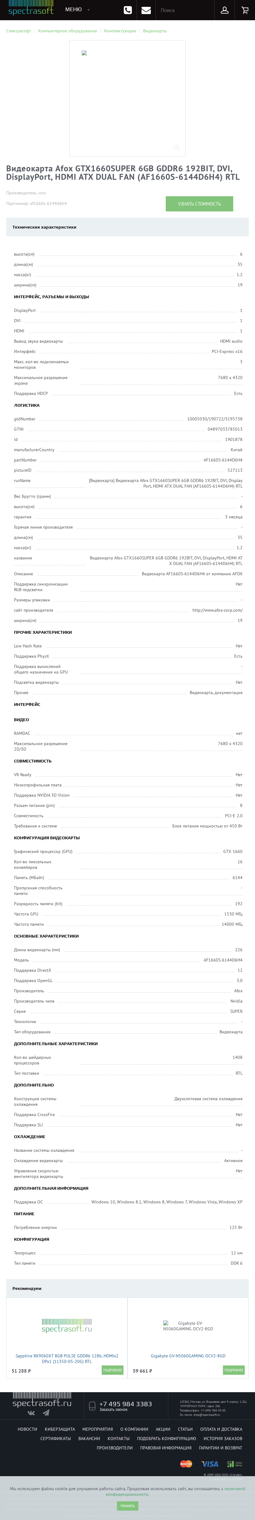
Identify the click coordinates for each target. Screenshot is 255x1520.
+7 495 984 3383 (126, 1403)
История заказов (223, 1438)
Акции (163, 1429)
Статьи (185, 1429)
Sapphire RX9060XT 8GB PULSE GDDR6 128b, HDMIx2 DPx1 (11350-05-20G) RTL (67, 1358)
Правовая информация (166, 1448)
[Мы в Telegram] (50, 1414)
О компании (134, 1429)
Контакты (119, 1438)
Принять (128, 1506)
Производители (115, 1448)
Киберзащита (60, 1429)
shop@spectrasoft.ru (206, 1415)
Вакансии (89, 1438)
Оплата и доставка (221, 1429)
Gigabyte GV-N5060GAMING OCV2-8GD (188, 1356)
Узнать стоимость (199, 204)
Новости (27, 1429)
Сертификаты (55, 1438)
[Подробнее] (112, 1370)
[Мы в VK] (34, 1414)
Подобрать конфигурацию (166, 1438)
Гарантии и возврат (220, 1448)
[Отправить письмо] (146, 10)
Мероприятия (97, 1429)
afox (42, 193)
